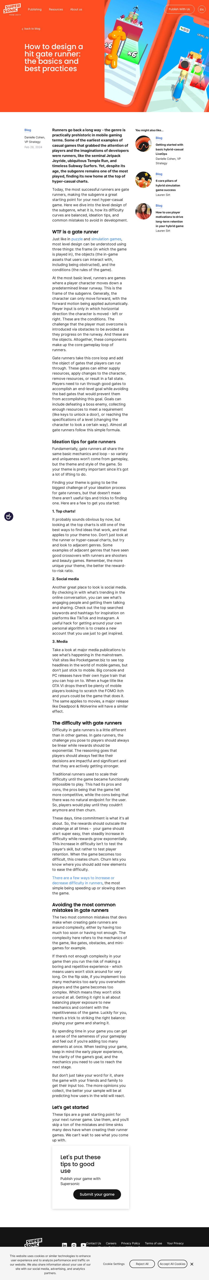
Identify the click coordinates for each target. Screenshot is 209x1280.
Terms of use (153, 1243)
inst (73, 1245)
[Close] (191, 1264)
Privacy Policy (130, 1243)
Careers (111, 1243)
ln (63, 1245)
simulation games (106, 239)
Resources (56, 9)
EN (202, 9)
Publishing (35, 9)
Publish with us (179, 9)
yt (82, 1246)
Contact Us (93, 1243)
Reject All (142, 1264)
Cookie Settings (114, 1264)
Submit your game (97, 1194)
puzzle (77, 239)
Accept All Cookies (172, 1264)
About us (76, 9)
